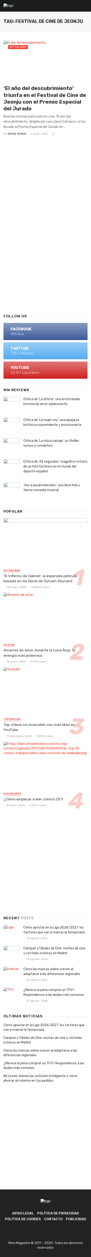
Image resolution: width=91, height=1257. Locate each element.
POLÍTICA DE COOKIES (23, 1219)
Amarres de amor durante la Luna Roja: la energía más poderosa (39, 652)
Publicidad (76, 1219)
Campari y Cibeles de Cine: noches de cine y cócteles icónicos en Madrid (54, 950)
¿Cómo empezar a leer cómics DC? (33, 799)
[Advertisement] (45, 260)
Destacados (12, 794)
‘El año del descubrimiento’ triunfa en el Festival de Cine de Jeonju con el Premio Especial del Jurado (45, 98)
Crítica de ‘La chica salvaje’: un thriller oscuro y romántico (51, 443)
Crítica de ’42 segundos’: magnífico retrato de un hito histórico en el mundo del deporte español (55, 466)
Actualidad (18, 47)
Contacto (53, 1219)
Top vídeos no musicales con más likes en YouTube (39, 727)
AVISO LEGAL (23, 1213)
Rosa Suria (17, 133)
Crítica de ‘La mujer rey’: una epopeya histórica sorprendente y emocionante (52, 422)
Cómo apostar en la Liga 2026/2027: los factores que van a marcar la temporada (54, 930)
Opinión (9, 645)
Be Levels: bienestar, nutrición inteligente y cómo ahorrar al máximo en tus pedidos (40, 1078)
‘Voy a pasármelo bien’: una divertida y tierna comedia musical (51, 487)
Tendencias (12, 719)
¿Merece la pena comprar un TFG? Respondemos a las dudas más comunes (53, 992)
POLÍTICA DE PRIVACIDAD (58, 1213)
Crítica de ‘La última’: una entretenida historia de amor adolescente (51, 401)
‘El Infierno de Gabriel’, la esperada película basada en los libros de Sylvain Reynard (40, 578)
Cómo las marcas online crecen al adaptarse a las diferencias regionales (51, 971)
